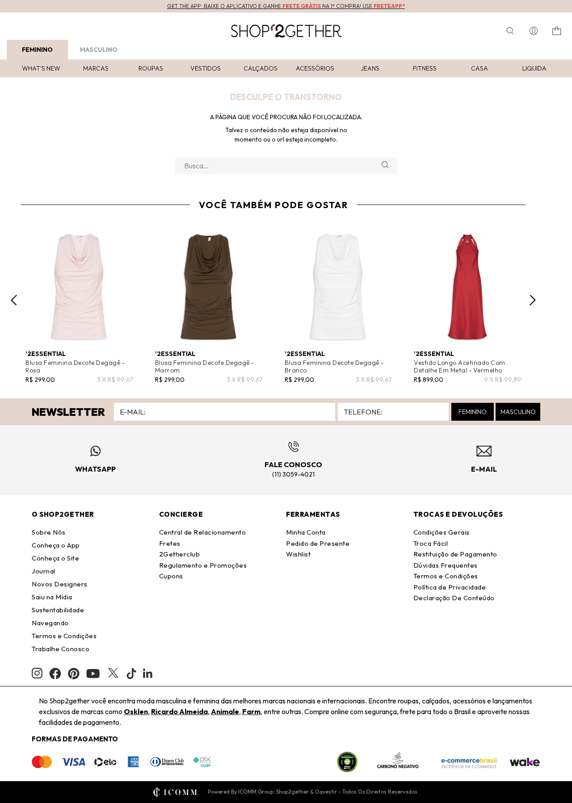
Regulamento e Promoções (203, 565)
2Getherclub (179, 554)
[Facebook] (55, 673)
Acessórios (315, 68)
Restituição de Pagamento (455, 554)
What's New (41, 68)
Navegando (50, 623)
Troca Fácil (430, 543)
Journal (43, 571)
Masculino (99, 50)
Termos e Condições (64, 636)
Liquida (534, 68)
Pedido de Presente (317, 543)
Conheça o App (56, 545)
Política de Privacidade (449, 587)
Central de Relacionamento (202, 532)
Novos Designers (60, 584)
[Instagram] (37, 673)
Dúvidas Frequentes (445, 565)
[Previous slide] (13, 300)
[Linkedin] (148, 673)
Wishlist (298, 554)
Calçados (261, 68)
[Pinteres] (74, 673)
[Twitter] (113, 673)
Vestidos (205, 68)
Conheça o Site (55, 558)
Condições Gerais (441, 532)
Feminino (37, 50)
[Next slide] (532, 300)
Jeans (370, 68)
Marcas (96, 68)
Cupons (171, 576)
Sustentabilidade (58, 610)
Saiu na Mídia (52, 597)
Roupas (151, 68)
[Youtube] (93, 673)
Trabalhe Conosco (60, 648)
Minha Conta (306, 532)
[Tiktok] (131, 673)
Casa (479, 68)
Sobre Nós (49, 532)
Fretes (170, 543)
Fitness (425, 68)
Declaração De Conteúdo (454, 598)
